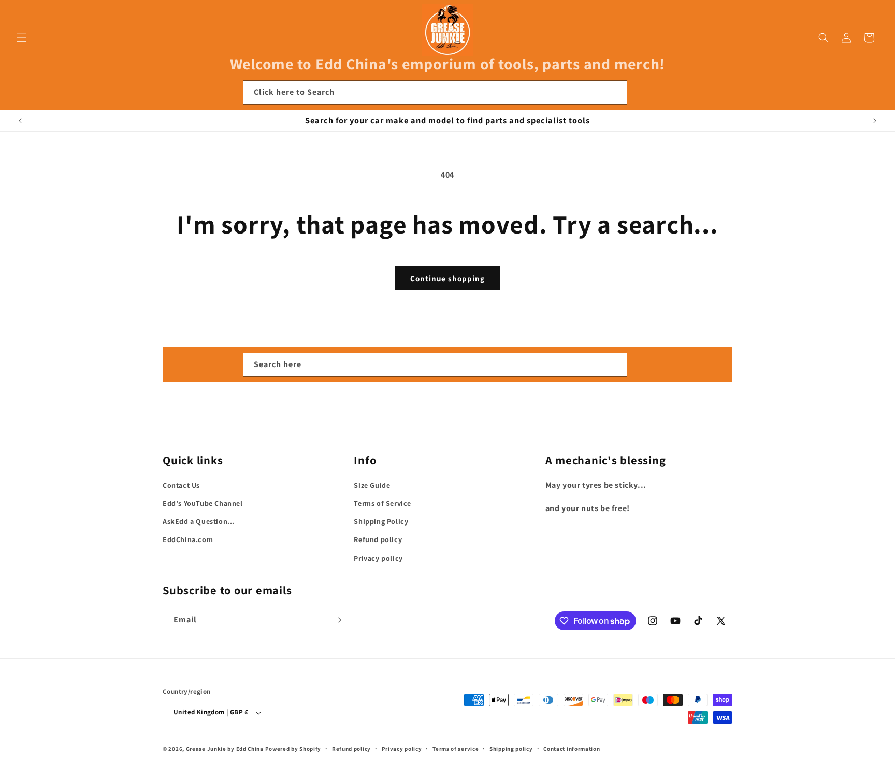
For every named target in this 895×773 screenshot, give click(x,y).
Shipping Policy (381, 522)
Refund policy (378, 540)
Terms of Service (382, 503)
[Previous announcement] (20, 120)
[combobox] (435, 92)
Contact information (571, 748)
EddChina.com (188, 540)
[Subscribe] (337, 620)
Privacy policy (378, 558)
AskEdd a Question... (199, 522)
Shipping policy (511, 748)
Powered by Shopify (293, 749)
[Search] (615, 92)
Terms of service (455, 748)
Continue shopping (447, 278)
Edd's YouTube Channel (203, 503)
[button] (21, 37)
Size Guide (372, 485)
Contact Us (181, 485)
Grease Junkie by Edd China (225, 749)
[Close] (641, 92)
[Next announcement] (874, 120)
